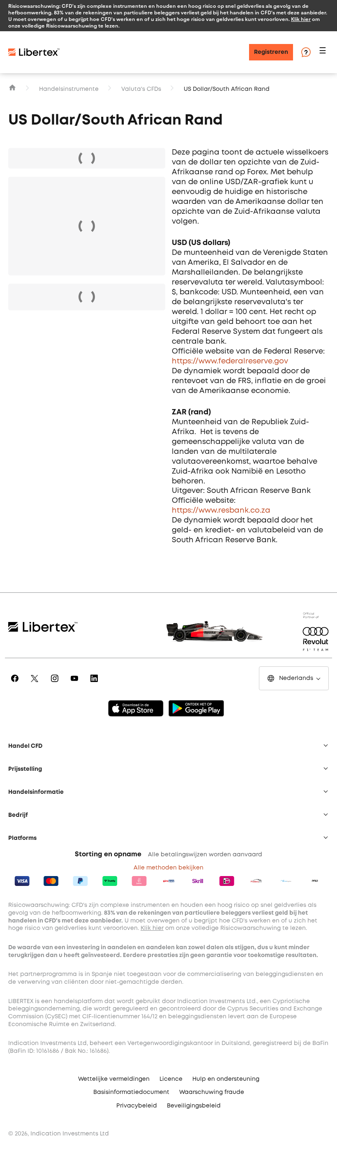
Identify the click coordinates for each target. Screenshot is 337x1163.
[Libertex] (34, 52)
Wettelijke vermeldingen (114, 1079)
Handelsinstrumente (69, 89)
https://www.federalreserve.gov (230, 361)
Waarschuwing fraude (211, 1092)
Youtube (76, 684)
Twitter (36, 684)
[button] (324, 52)
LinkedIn (95, 684)
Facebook (16, 684)
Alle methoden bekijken (168, 867)
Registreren (271, 52)
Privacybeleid (136, 1105)
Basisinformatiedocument (131, 1092)
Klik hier (301, 19)
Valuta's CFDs (141, 89)
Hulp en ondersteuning (225, 1079)
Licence (170, 1079)
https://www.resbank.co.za (221, 510)
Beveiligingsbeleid (194, 1105)
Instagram (56, 684)
